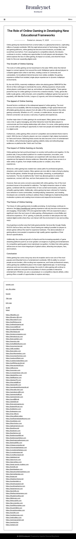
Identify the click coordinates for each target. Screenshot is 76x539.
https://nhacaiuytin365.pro (15, 365)
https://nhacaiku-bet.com (14, 389)
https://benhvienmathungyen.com (17, 440)
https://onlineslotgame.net (15, 324)
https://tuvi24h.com (12, 513)
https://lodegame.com (13, 411)
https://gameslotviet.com (14, 397)
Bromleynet (38, 7)
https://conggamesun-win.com (16, 373)
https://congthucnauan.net (15, 455)
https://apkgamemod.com (15, 426)
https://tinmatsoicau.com (14, 336)
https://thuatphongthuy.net (15, 496)
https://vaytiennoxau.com (14, 515)
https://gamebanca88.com (15, 392)
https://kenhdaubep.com (14, 469)
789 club (9, 298)
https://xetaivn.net (12, 525)
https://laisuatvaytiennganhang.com (18, 472)
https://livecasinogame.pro (15, 404)
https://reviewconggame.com (16, 334)
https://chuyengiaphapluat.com (16, 447)
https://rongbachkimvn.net (15, 329)
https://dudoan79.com (13, 380)
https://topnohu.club (12, 341)
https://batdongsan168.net (14, 435)
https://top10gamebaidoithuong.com (18, 418)
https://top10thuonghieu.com (15, 505)
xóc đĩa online (10, 289)
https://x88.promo (12, 368)
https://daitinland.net (13, 457)
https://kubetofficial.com (14, 406)
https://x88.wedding (12, 348)
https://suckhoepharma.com (15, 486)
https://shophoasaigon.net (15, 484)
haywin (8, 294)
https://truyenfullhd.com (14, 508)
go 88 (8, 308)
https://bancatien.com (13, 351)
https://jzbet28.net (12, 402)
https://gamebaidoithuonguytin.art (17, 387)
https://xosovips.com (13, 370)
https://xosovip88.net (13, 327)
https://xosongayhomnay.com (16, 356)
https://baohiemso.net (13, 433)
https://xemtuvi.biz (12, 522)
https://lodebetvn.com (13, 409)
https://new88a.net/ (23, 208)
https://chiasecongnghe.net (15, 445)
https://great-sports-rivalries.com (17, 464)
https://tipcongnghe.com (14, 503)
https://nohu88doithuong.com (16, 344)
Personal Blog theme (52, 536)
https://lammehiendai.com (14, 474)
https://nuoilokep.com (13, 421)
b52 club (9, 303)
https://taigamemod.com (14, 488)
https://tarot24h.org (12, 491)
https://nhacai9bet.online (14, 416)
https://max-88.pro (12, 414)
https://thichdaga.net (13, 332)
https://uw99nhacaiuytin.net (15, 363)
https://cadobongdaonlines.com (17, 361)
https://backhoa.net (12, 428)
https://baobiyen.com (13, 431)
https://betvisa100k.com (14, 443)
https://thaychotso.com (14, 423)
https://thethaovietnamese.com (16, 493)
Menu (70, 19)
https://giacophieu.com (14, 462)
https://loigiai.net (11, 476)
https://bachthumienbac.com (15, 353)
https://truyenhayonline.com (15, 510)
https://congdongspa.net (14, 452)
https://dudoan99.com (13, 385)
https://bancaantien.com (14, 339)
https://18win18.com (12, 315)
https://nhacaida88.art (13, 382)
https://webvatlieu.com (13, 517)
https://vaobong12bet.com (15, 358)
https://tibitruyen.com (13, 498)
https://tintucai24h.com (13, 500)
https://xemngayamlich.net (15, 520)
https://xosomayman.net (14, 346)
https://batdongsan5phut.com (16, 438)
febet (8, 310)
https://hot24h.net (12, 467)
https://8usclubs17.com (13, 319)
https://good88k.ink (12, 399)
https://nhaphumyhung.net (14, 479)
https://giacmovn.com (13, 459)
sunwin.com (10, 284)
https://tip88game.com (13, 377)
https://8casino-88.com (14, 317)
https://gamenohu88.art (14, 394)
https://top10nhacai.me (13, 322)
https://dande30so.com (14, 375)
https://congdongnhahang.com (16, 450)
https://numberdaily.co (13, 481)
